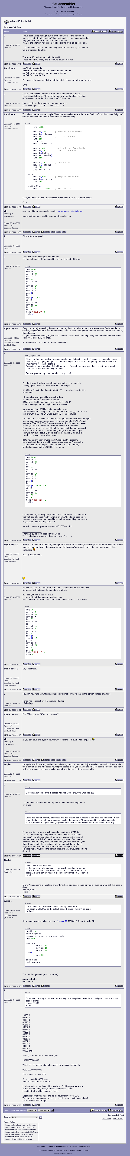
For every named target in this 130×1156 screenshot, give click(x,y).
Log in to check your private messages (61, 14)
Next (19, 27)
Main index (41, 1146)
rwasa (71, 1153)
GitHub (78, 1150)
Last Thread (106, 1119)
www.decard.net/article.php (70, 211)
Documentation (62, 1146)
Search (63, 11)
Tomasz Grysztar (63, 1150)
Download (51, 1146)
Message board (85, 1146)
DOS (19, 21)
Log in (80, 14)
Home (56, 11)
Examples (73, 1146)
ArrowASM (62, 921)
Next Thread (118, 1119)
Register (70, 11)
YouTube (85, 1150)
